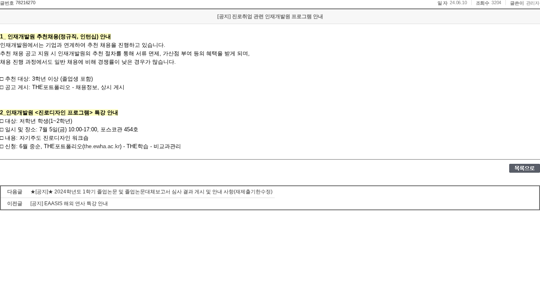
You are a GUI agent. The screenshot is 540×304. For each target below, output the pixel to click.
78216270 (25, 2)
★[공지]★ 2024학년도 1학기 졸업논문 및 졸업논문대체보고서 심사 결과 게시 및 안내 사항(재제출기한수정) (151, 192)
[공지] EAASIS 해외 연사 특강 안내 (69, 203)
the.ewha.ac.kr (102, 146)
